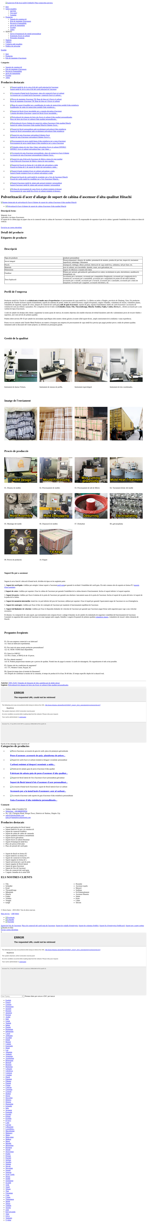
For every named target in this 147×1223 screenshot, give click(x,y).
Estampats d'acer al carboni (20, 36)
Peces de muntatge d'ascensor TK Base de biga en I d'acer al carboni (35, 101)
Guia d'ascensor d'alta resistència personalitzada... (33, 800)
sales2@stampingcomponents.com (18, 817)
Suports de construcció (18, 19)
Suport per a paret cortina (135, 926)
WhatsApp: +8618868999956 (16, 811)
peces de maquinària (17, 25)
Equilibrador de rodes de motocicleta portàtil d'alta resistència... (33, 107)
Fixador (13, 27)
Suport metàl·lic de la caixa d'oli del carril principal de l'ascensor (33, 89)
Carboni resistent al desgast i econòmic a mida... (32, 764)
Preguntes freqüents (17, 38)
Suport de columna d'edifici (89, 926)
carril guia (60, 585)
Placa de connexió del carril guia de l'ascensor (38, 926)
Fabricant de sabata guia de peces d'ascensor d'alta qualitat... (39, 773)
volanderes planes (101, 617)
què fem (13, 11)
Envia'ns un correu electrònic (11, 227)
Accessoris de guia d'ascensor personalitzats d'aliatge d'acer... (32, 155)
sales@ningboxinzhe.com (15, 815)
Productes (9, 17)
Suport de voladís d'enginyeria (67, 926)
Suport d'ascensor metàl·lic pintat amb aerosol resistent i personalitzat (35, 185)
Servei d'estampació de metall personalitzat (25, 34)
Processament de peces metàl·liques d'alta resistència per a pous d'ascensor (37, 143)
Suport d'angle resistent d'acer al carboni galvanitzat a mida (31, 173)
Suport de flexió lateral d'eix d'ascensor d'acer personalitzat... (39, 782)
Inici (7, 7)
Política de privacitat (13, 46)
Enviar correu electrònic (9, 930)
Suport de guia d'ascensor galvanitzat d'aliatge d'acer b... (30, 137)
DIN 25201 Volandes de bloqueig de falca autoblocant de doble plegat (34, 683)
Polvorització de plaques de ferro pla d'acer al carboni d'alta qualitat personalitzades (38, 685)
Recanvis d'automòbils (18, 23)
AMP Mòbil (15, 914)
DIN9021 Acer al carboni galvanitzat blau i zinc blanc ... (30, 149)
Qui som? (13, 13)
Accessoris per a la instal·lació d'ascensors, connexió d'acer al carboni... (36, 95)
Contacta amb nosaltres (14, 44)
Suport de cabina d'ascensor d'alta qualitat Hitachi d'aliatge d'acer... (34, 125)
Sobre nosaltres (11, 9)
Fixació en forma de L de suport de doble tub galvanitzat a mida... (34, 167)
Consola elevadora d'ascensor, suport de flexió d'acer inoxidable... (34, 113)
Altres (12, 30)
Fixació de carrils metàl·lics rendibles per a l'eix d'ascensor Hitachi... (34, 179)
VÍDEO (8, 42)
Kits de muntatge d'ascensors (20, 21)
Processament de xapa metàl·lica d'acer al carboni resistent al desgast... (35, 191)
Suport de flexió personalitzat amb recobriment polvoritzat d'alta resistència (37, 131)
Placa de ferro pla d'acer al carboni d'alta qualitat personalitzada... (33, 119)
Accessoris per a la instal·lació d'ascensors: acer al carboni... (38, 791)
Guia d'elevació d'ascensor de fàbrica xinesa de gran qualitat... (32, 161)
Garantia (13, 15)
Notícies (8, 40)
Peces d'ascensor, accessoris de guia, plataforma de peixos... (37, 755)
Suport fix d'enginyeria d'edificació (112, 926)
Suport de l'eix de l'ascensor (11, 926)
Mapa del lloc (5, 914)
